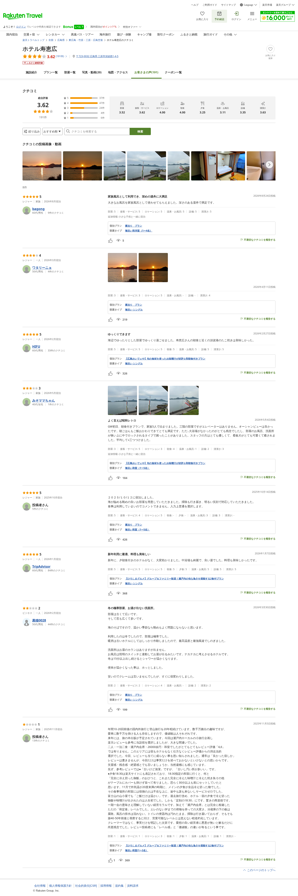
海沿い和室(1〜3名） (136, 850)
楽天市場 (267, 4)
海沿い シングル (134, 309)
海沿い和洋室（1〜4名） (138, 230)
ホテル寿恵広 (40, 48)
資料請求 (132, 885)
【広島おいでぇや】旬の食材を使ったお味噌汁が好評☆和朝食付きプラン (165, 358)
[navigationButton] (269, 164)
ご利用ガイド (210, 4)
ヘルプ (194, 4)
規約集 (119, 885)
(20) (92, 72)
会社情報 (40, 885)
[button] (42, 165)
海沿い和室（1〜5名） (137, 468)
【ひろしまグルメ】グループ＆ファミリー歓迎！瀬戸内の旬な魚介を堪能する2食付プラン (174, 578)
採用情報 (106, 885)
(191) (146, 72)
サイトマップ (228, 4)
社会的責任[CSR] (86, 885)
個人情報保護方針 (60, 885)
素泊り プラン (133, 225)
